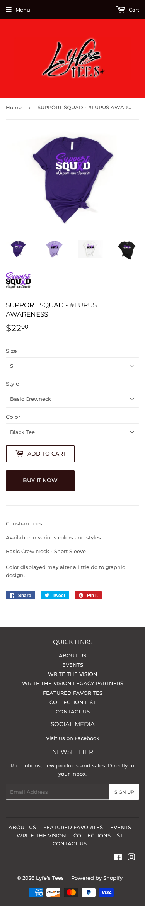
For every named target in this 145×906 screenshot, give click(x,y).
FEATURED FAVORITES (72, 693)
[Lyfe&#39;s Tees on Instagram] (131, 858)
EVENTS (72, 665)
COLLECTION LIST (72, 702)
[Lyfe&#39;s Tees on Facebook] (118, 858)
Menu (22, 10)
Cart (133, 10)
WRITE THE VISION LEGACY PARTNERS (72, 683)
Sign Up (124, 792)
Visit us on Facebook (72, 738)
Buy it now (40, 480)
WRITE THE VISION (72, 674)
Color (13, 416)
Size (11, 350)
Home (14, 107)
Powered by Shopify (97, 878)
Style (12, 383)
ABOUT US (72, 655)
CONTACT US (73, 711)
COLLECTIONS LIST (98, 835)
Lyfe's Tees (50, 878)
